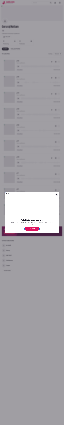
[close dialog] (56, 194)
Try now (32, 229)
